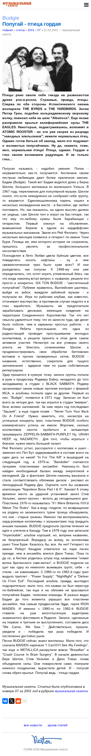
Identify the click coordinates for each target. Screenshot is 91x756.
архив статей (57, 725)
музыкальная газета (71, 691)
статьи (20, 30)
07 (39, 30)
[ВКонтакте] (5, 701)
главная (7, 30)
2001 (31, 30)
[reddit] (18, 701)
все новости (33, 725)
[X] (11, 701)
